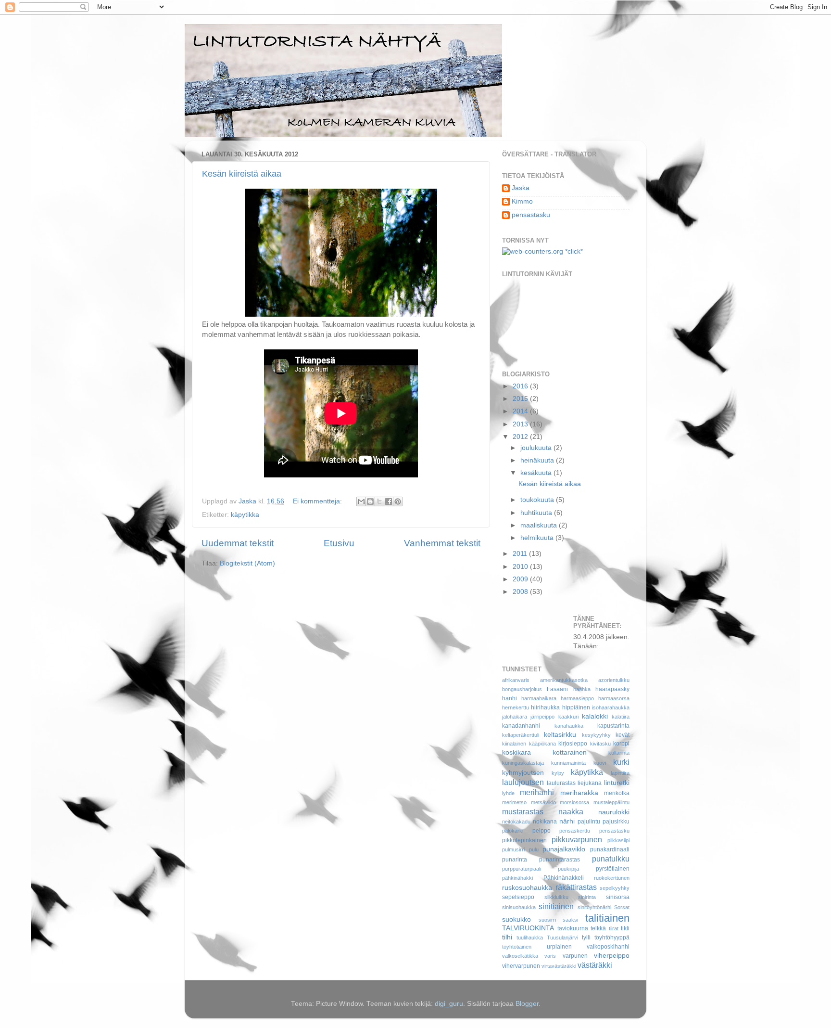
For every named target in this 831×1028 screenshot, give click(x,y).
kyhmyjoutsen (523, 772)
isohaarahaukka (611, 707)
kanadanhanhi (521, 725)
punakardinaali (610, 849)
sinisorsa (618, 897)
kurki (621, 762)
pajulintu (589, 821)
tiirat (613, 928)
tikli (625, 928)
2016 (521, 386)
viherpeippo (612, 955)
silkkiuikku (556, 897)
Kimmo (522, 201)
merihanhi (537, 792)
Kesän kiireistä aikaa (241, 174)
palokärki (512, 831)
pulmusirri (513, 849)
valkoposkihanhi (608, 946)
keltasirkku (560, 734)
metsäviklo (543, 802)
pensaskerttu (574, 831)
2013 (521, 424)
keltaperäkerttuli (520, 735)
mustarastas (522, 811)
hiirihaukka (545, 707)
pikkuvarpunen (577, 839)
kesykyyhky (596, 735)
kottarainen (570, 752)
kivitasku (600, 743)
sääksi (570, 920)
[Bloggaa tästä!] (370, 501)
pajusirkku (616, 821)
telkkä (598, 928)
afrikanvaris (515, 680)
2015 (521, 398)
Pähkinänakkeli (563, 877)
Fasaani (557, 689)
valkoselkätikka (520, 956)
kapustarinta (613, 725)
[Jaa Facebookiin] (388, 501)
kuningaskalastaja (523, 763)
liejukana (590, 783)
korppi (621, 743)
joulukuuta (537, 447)
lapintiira (620, 773)
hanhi (509, 698)
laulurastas (561, 783)
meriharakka (579, 793)
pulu (534, 849)
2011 (521, 553)
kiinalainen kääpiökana (529, 743)
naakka (570, 811)
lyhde (508, 793)
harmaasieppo (577, 698)
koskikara (516, 752)
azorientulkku (614, 680)
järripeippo (542, 717)
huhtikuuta (537, 512)
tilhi (507, 937)
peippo (541, 830)
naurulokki (614, 812)
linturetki (617, 782)
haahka (582, 689)
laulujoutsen (523, 782)
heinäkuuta (538, 460)
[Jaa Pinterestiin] (398, 501)
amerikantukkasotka (564, 680)
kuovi (599, 763)
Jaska (520, 188)
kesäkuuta (537, 472)
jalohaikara (514, 717)
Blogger (527, 1003)
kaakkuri (568, 717)
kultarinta (619, 753)
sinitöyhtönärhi (594, 907)
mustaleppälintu (611, 802)
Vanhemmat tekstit (442, 543)
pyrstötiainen (613, 868)
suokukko (516, 919)
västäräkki (595, 965)
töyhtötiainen (516, 947)
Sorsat (622, 907)
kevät (623, 735)
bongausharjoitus (522, 689)
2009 (521, 579)
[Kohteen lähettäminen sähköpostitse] (361, 501)
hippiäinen (576, 707)
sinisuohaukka (519, 907)
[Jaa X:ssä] (379, 501)
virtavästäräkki (558, 966)
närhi (567, 821)
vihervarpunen (521, 966)
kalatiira (621, 717)
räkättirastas (576, 887)
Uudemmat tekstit (237, 543)
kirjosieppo (572, 743)
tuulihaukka (529, 937)
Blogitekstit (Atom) (247, 563)
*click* (573, 251)
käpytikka (245, 514)
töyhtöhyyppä (612, 937)
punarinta (514, 859)
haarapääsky (612, 689)
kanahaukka (568, 726)
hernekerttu (515, 707)
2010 (521, 566)
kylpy (558, 773)
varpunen (575, 955)
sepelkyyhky (615, 888)
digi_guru (449, 1003)
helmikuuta (537, 537)
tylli (586, 937)
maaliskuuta (539, 525)
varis (550, 956)
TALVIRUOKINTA (528, 928)
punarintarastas (559, 859)
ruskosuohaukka (527, 887)
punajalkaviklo (563, 849)
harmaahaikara (538, 698)
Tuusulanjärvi (562, 937)
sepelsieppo (518, 897)
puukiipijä (568, 869)
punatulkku (611, 858)
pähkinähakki (517, 878)
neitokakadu (516, 821)
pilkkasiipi (618, 840)
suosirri (547, 920)
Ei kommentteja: (318, 501)
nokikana (545, 821)
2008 (521, 591)
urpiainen (559, 946)
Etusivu (339, 543)
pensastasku (531, 214)
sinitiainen (556, 906)
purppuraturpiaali (521, 869)
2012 (521, 436)
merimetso (514, 802)
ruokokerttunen (612, 878)
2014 (521, 411)
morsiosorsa (574, 802)
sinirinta (587, 897)
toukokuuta (538, 499)
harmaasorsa (614, 698)
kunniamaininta (568, 763)
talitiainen (607, 918)
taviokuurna (572, 928)
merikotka (617, 793)
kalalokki (595, 716)
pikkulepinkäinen (524, 840)
